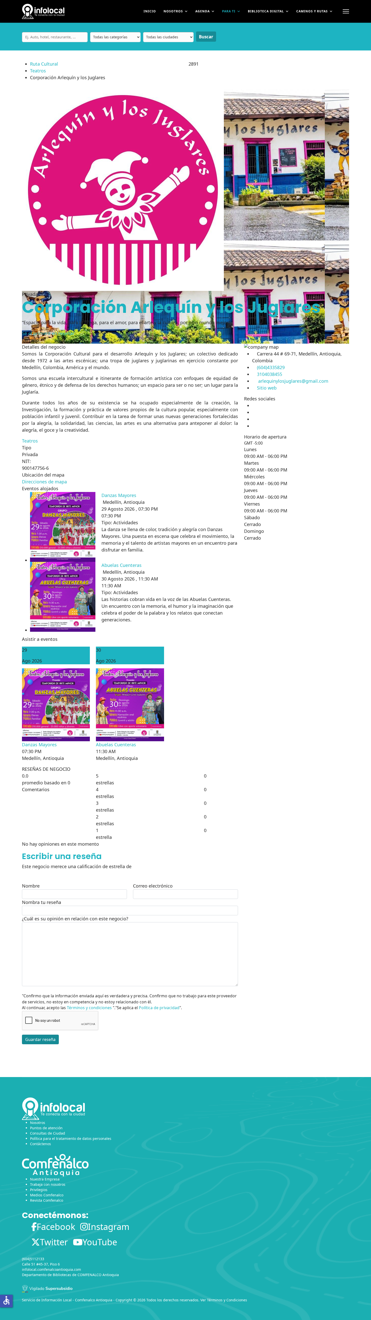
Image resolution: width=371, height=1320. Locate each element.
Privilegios (38, 1189)
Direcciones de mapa (44, 482)
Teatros (38, 71)
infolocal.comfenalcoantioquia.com (51, 1269)
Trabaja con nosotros (47, 1184)
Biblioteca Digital (266, 11)
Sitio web (267, 388)
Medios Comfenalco (46, 1195)
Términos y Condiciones (227, 1300)
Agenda (202, 11)
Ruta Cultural (44, 64)
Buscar (206, 37)
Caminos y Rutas (312, 11)
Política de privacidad (159, 1007)
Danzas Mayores (118, 495)
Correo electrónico (153, 886)
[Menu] (346, 11)
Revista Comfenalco (46, 1200)
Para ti (228, 11)
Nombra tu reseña (41, 902)
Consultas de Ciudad (47, 1133)
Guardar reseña (40, 1039)
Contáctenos (40, 1143)
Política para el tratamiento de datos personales (70, 1138)
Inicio (150, 11)
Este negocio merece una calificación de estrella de (76, 866)
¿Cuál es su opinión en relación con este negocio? (75, 919)
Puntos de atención (46, 1127)
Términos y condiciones (89, 1007)
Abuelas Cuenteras (121, 565)
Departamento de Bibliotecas (46, 1274)
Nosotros (173, 11)
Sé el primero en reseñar (48, 333)
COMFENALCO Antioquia (98, 1274)
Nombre (31, 886)
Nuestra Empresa (45, 1179)
